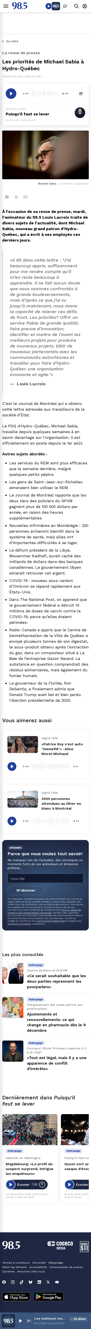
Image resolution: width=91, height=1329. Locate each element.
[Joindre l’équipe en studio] (65, 6)
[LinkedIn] (39, 1282)
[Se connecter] (84, 6)
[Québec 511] (84, 1251)
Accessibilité (38, 1267)
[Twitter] (16, 197)
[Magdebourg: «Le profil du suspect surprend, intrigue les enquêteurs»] (29, 1129)
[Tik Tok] (21, 1282)
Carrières (8, 1271)
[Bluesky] (30, 1282)
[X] (48, 1282)
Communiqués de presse (66, 1267)
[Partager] (81, 93)
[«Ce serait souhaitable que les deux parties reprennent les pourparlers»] (12, 973)
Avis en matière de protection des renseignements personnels (44, 911)
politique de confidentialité (50, 921)
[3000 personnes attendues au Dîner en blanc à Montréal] (23, 799)
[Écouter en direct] (48, 6)
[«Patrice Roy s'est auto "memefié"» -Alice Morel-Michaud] (23, 744)
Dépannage (55, 1262)
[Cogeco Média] (60, 1248)
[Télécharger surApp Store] (16, 1297)
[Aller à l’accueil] (19, 8)
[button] (20, 1320)
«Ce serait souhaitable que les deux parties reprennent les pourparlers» (56, 981)
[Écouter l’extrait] (11, 93)
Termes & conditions (16, 1262)
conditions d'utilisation (19, 924)
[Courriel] (25, 197)
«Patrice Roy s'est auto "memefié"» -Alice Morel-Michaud (62, 749)
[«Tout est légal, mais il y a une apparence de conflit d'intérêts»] (12, 1051)
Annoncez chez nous (31, 1271)
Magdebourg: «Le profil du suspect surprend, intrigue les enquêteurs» (29, 1169)
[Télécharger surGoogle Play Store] (48, 1297)
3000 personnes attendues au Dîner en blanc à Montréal (61, 803)
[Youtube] (57, 1282)
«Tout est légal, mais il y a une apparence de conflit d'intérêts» (57, 1063)
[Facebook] (6, 197)
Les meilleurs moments (51, 1318)
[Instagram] (13, 1282)
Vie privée (39, 1262)
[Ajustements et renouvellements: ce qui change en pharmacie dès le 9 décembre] (12, 1007)
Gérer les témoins (14, 1267)
